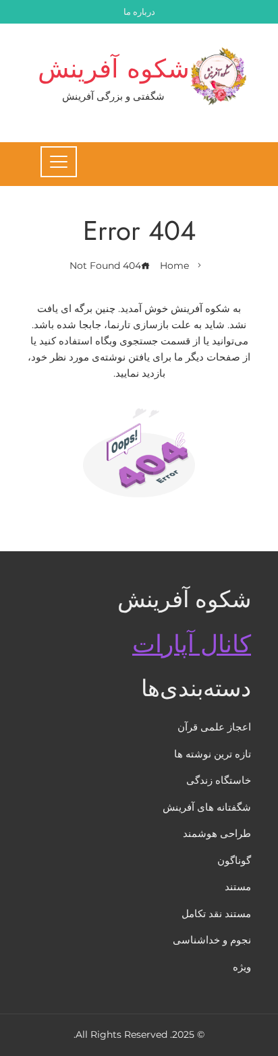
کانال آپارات (191, 644)
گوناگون (234, 860)
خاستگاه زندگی (218, 780)
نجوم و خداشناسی (212, 939)
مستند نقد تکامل (216, 913)
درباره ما (139, 12)
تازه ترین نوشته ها (212, 753)
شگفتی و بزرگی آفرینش (113, 96)
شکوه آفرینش (114, 68)
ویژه (242, 966)
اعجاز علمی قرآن (214, 726)
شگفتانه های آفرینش (207, 807)
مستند (238, 886)
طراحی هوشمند (217, 833)
